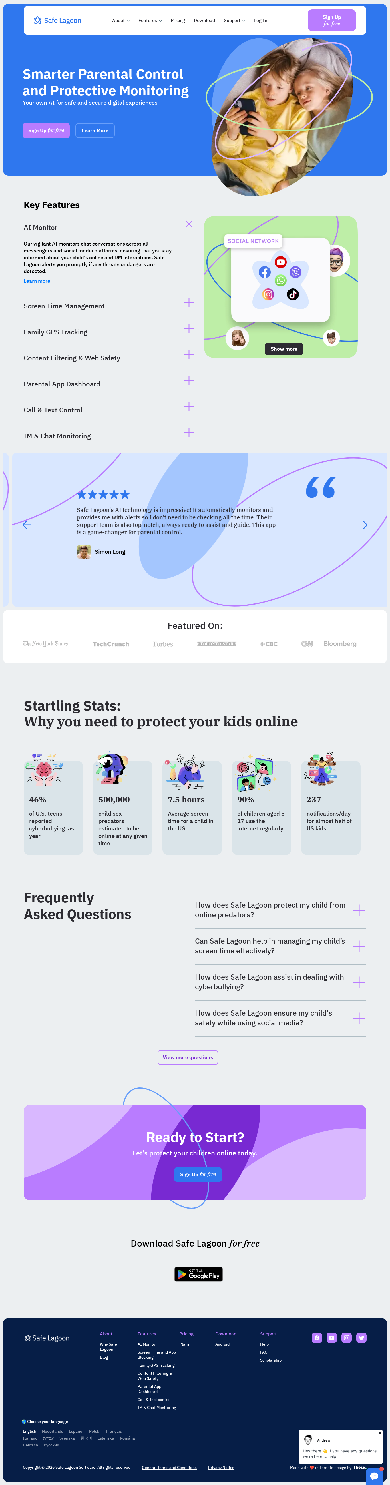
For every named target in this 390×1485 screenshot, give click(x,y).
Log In (260, 20)
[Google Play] (198, 1274)
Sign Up (46, 130)
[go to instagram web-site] (346, 1339)
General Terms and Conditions (169, 1467)
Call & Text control (154, 1399)
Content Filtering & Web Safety (155, 1376)
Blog (104, 1357)
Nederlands (52, 1431)
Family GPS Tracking (156, 1365)
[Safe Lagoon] (58, 20)
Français (114, 1431)
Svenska (67, 1438)
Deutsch (30, 1445)
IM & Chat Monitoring (157, 1407)
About (118, 20)
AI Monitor (147, 1344)
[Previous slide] (26, 525)
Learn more (37, 281)
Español (76, 1431)
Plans (184, 1344)
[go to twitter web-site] (361, 1339)
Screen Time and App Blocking (157, 1355)
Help (264, 1344)
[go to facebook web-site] (317, 1339)
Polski (94, 1431)
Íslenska (106, 1438)
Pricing (178, 20)
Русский (51, 1445)
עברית (48, 1438)
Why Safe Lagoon (108, 1347)
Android (222, 1344)
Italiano (30, 1438)
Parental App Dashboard (149, 1389)
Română (127, 1438)
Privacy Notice (221, 1467)
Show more (284, 349)
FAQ (264, 1352)
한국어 (87, 1438)
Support (232, 20)
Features (147, 20)
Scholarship (271, 1360)
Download (204, 20)
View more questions (188, 1057)
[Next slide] (363, 525)
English (29, 1431)
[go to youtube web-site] (332, 1339)
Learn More (95, 130)
